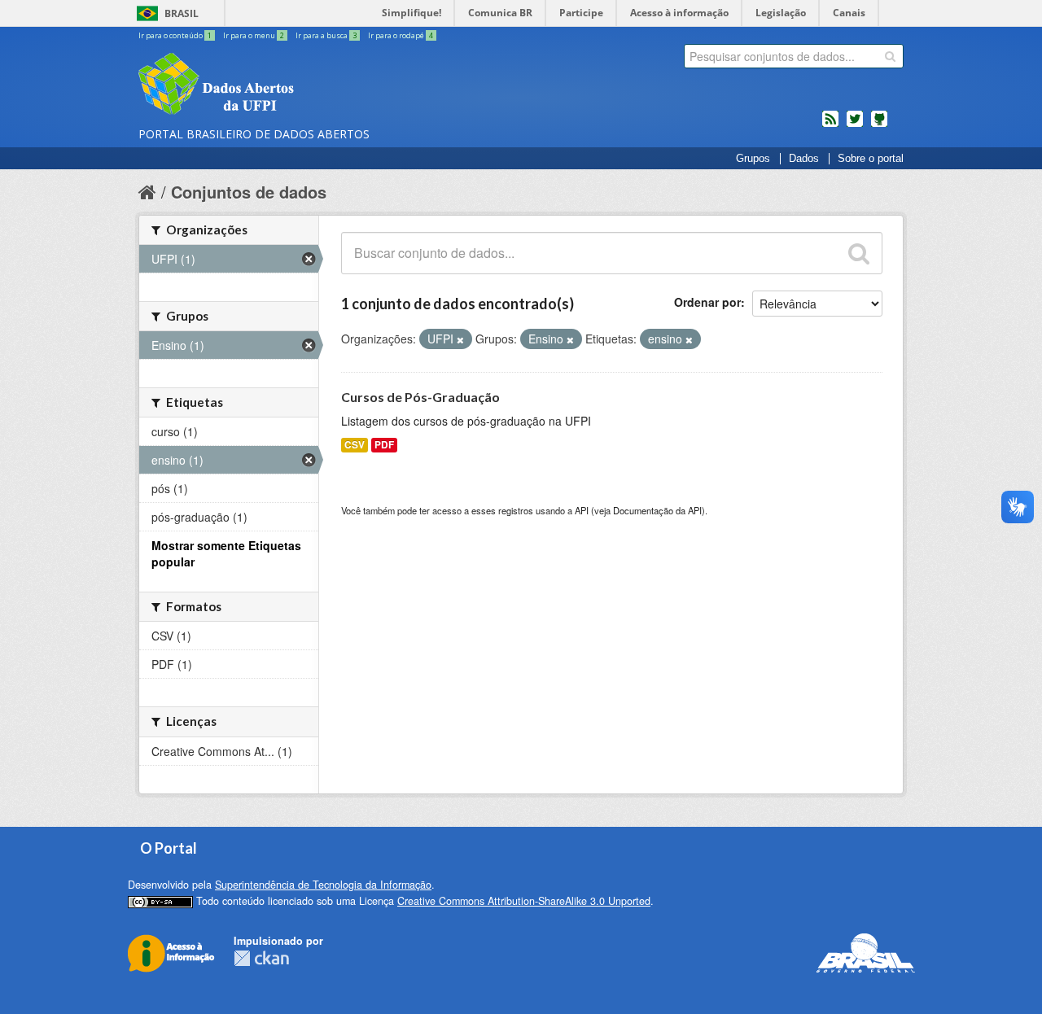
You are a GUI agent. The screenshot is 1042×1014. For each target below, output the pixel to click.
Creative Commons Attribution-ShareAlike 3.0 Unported (523, 901)
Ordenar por (707, 302)
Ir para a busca (326, 35)
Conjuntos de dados (248, 191)
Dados (804, 158)
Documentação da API (657, 510)
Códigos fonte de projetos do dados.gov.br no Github (879, 125)
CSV (354, 445)
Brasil (181, 13)
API (582, 510)
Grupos (753, 158)
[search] (890, 56)
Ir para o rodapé (400, 35)
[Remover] (460, 339)
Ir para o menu (253, 35)
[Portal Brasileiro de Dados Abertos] (313, 85)
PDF (384, 445)
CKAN (261, 958)
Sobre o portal (871, 158)
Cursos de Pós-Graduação (420, 396)
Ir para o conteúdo (175, 35)
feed (830, 125)
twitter (855, 125)
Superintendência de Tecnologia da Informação (323, 884)
